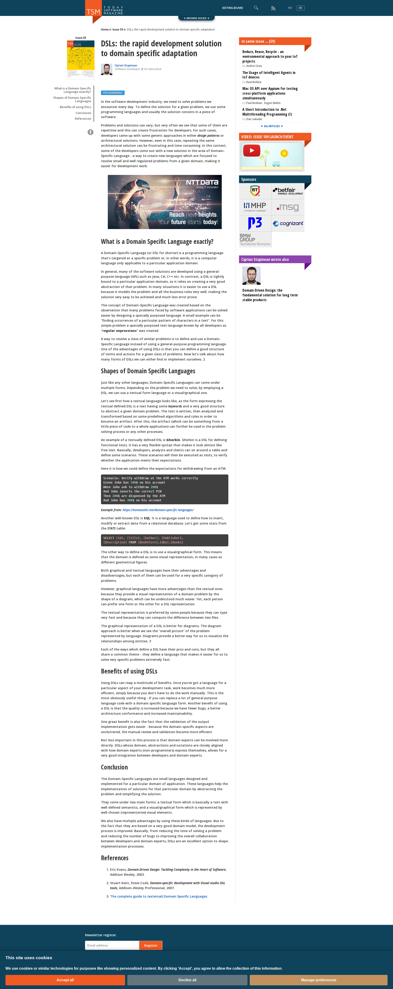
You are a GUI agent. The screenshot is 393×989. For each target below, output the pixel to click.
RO (290, 8)
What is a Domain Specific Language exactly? (72, 90)
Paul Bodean (254, 103)
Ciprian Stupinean (126, 65)
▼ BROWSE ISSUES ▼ (197, 18)
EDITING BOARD (232, 8)
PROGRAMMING (112, 92)
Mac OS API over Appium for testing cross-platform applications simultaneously (270, 93)
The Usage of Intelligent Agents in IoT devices (268, 75)
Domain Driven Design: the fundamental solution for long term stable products (270, 295)
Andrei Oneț (254, 66)
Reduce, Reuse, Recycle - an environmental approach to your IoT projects (270, 56)
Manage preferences (318, 980)
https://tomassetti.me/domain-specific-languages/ (158, 510)
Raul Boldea (253, 82)
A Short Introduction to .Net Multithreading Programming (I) (267, 112)
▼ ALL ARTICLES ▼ (271, 126)
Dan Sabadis (254, 119)
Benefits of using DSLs (75, 107)
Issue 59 (118, 29)
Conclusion (83, 113)
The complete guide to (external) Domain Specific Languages (158, 896)
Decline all (187, 980)
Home (105, 29)
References (83, 119)
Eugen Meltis (272, 103)
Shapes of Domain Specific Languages (72, 99)
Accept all (65, 980)
